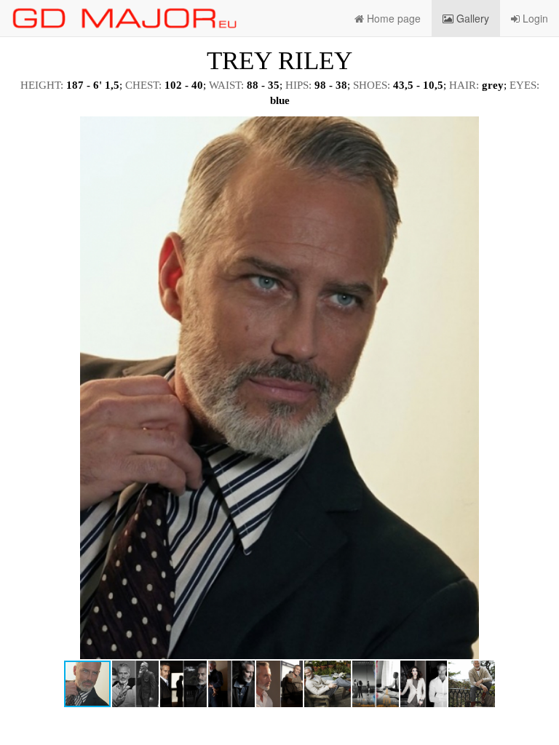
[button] (535, 129)
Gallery (471, 18)
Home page (392, 18)
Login (534, 18)
